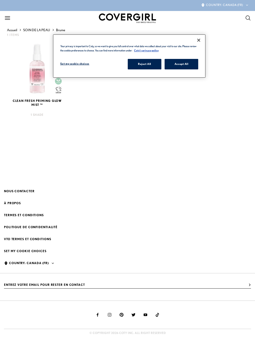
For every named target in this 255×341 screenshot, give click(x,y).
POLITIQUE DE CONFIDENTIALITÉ (31, 227)
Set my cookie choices (25, 251)
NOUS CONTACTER (19, 191)
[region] (129, 56)
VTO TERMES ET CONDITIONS (27, 239)
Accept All (182, 64)
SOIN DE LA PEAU (36, 30)
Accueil (12, 30)
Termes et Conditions (24, 215)
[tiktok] (157, 315)
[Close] (198, 40)
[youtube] (145, 315)
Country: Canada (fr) (224, 5)
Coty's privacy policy (146, 50)
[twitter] (133, 315)
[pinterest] (122, 315)
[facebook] (98, 315)
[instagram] (110, 315)
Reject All (144, 64)
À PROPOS (12, 203)
